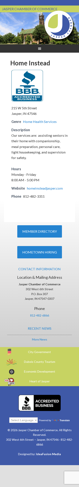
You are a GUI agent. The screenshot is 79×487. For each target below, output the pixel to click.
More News (39, 339)
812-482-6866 (39, 315)
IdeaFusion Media (48, 454)
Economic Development (39, 371)
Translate (65, 420)
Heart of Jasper (39, 381)
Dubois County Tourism (39, 361)
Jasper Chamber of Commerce (59, 25)
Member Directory (39, 231)
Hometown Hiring (39, 252)
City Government (39, 352)
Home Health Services (40, 122)
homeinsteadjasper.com (45, 188)
